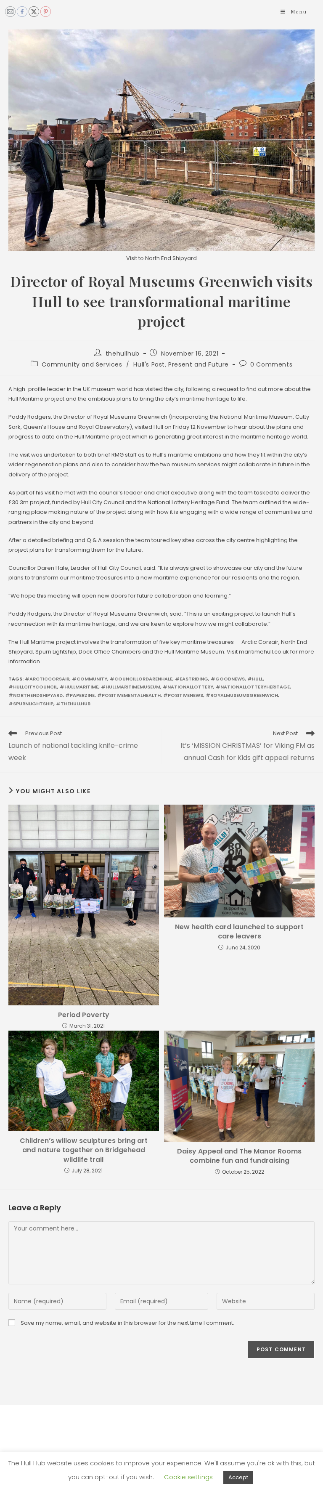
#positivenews (183, 695)
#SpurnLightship (30, 703)
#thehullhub (73, 703)
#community (89, 678)
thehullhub (123, 353)
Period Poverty (83, 1015)
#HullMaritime (79, 686)
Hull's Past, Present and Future (181, 364)
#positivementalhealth (129, 695)
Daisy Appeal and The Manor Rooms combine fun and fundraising (239, 1156)
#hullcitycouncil (32, 686)
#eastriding (191, 678)
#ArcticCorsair (47, 678)
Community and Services (82, 364)
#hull (255, 678)
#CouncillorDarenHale (141, 678)
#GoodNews (228, 678)
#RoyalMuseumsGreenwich (242, 695)
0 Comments (271, 364)
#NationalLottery (188, 686)
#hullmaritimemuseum (130, 686)
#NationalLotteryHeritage (253, 686)
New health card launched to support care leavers (239, 931)
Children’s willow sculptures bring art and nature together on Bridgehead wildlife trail (84, 1150)
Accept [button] (238, 1477)
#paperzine (80, 695)
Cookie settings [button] (188, 1476)
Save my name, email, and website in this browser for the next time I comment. (127, 1323)
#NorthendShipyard (35, 695)
